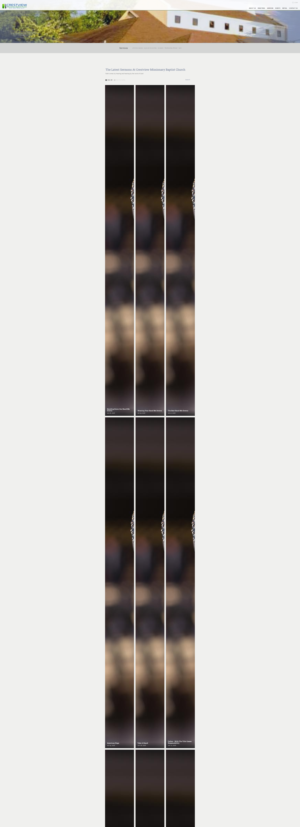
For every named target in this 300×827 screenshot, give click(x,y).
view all (109, 80)
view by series (120, 80)
